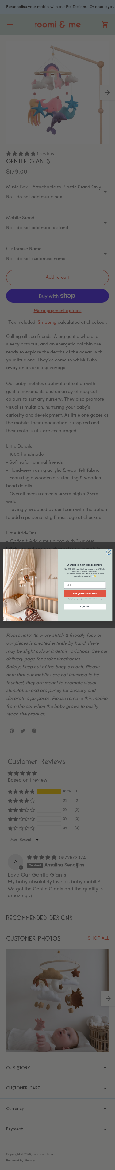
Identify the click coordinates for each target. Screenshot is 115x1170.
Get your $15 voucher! (85, 593)
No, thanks (85, 606)
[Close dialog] (108, 552)
